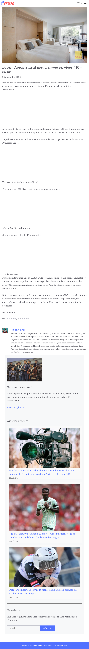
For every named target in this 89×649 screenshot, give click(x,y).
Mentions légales (44, 645)
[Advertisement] (44, 111)
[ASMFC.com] (7, 3)
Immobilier (23, 318)
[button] (65, 3)
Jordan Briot (18, 330)
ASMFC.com (32, 645)
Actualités (11, 318)
